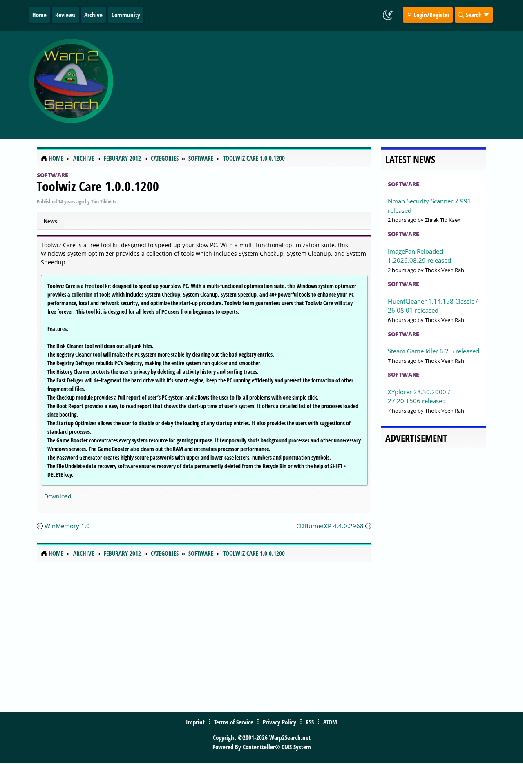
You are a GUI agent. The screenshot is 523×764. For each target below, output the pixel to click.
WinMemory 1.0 (67, 526)
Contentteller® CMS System (277, 747)
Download (58, 496)
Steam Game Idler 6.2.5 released (433, 351)
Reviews (65, 15)
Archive (93, 15)
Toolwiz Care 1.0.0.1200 (98, 186)
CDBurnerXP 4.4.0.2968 (330, 526)
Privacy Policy (279, 722)
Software (52, 175)
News (50, 221)
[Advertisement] (315, 85)
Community (126, 15)
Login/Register (430, 15)
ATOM (330, 722)
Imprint (195, 722)
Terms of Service (233, 722)
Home (39, 15)
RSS (310, 722)
